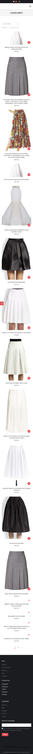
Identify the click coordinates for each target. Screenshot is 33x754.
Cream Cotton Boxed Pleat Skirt (16, 639)
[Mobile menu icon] (30, 6)
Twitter (4, 689)
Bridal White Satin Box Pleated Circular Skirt (16, 48)
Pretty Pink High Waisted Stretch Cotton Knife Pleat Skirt (16, 627)
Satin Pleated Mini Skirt (16, 282)
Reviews (4, 711)
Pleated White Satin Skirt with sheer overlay (16, 489)
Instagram (5, 684)
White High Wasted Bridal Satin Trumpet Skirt (16, 231)
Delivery (4, 670)
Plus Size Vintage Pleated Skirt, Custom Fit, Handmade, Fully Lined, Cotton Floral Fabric (16, 155)
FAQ (3, 673)
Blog (3, 708)
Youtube (4, 694)
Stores (4, 716)
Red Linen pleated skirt (16, 616)
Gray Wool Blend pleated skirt (16, 594)
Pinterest (4, 692)
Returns (4, 664)
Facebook (5, 686)
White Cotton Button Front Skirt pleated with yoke (17, 437)
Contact (4, 713)
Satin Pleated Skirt (16, 543)
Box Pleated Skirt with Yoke (16, 383)
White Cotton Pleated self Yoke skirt (16, 333)
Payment (4, 676)
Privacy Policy (6, 667)
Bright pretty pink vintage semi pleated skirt (17, 605)
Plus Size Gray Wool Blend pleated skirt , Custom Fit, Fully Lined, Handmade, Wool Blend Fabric (16, 101)
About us (4, 705)
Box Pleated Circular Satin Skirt (16, 180)
